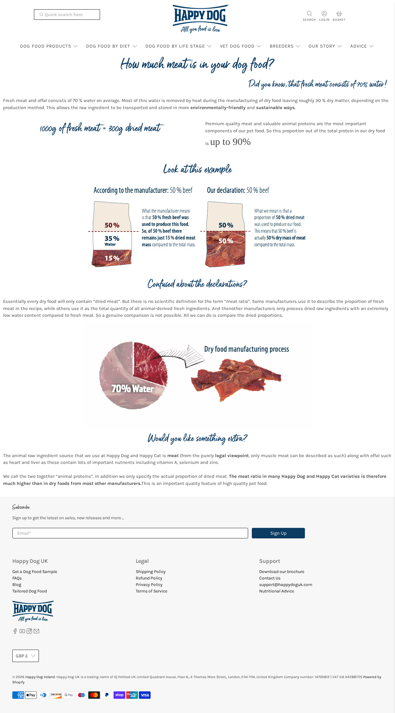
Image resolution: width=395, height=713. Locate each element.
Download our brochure (281, 571)
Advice (358, 46)
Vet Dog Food (237, 46)
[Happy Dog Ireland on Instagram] (29, 632)
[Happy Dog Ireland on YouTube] (22, 632)
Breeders (282, 46)
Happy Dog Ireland (40, 677)
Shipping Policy (151, 571)
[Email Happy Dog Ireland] (36, 632)
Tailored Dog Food (29, 591)
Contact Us (270, 578)
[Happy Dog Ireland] (200, 19)
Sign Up (278, 533)
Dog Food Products (45, 46)
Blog (16, 584)
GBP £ (22, 656)
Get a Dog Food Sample (34, 571)
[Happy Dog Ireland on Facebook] (15, 632)
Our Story (322, 46)
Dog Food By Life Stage (175, 46)
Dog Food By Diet (108, 46)
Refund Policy (149, 578)
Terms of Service (151, 591)
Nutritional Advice (276, 591)
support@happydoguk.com (285, 584)
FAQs (17, 578)
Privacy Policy (149, 584)
